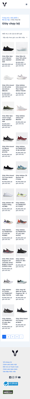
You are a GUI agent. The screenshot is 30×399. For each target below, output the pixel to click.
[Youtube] (19, 377)
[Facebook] (10, 377)
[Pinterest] (16, 377)
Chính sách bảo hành (10, 369)
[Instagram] (13, 377)
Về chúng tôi (7, 362)
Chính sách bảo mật (10, 364)
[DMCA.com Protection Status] (8, 392)
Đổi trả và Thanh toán (10, 367)
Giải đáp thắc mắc (9, 371)
